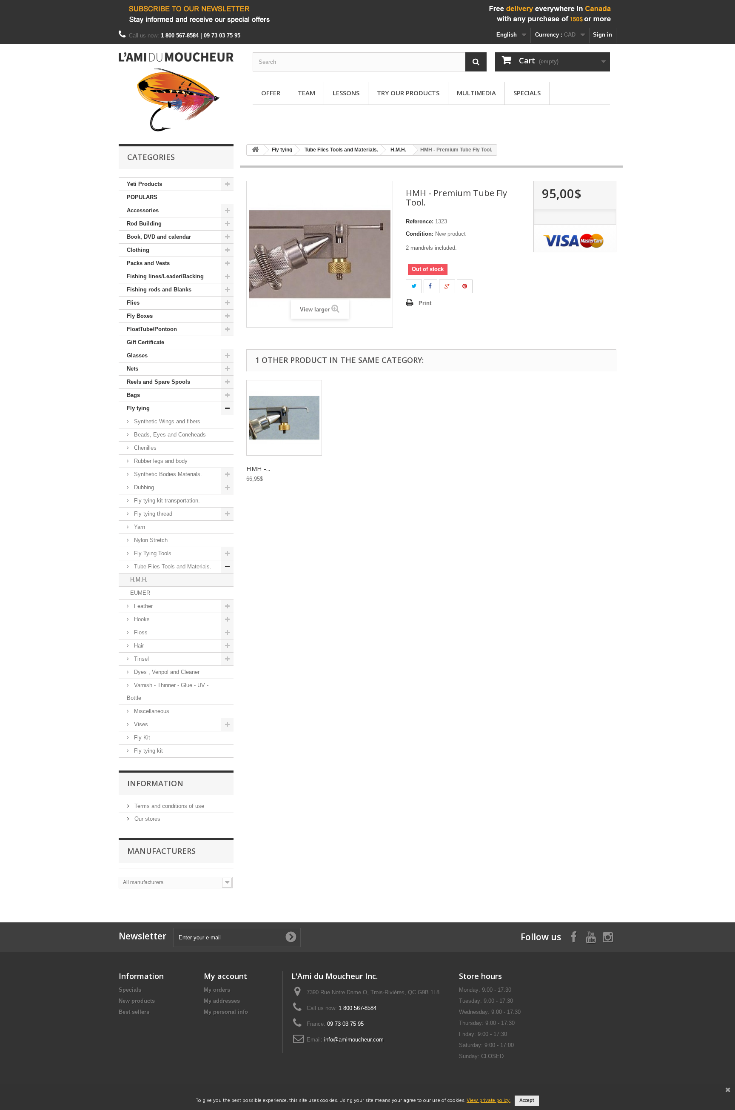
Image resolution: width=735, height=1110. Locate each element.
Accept (526, 1100)
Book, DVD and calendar (159, 237)
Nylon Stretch (150, 540)
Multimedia (476, 92)
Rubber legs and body (160, 461)
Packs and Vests (148, 263)
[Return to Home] (255, 150)
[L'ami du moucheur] (176, 91)
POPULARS (142, 197)
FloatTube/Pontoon (152, 329)
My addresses (222, 1001)
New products (137, 1001)
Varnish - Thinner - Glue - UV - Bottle (167, 691)
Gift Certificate (145, 342)
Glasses (137, 355)
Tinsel (140, 659)
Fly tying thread (152, 514)
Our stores (146, 819)
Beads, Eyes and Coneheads (169, 434)
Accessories (143, 210)
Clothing (138, 250)
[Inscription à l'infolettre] (367, 14)
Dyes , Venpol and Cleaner (165, 672)
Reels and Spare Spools (158, 382)
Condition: (419, 234)
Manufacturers (161, 851)
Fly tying (138, 408)
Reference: (419, 221)
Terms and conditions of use (168, 806)
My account (225, 976)
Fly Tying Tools (151, 553)
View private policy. (488, 1100)
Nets (132, 368)
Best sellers (134, 1012)
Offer (270, 92)
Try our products (408, 92)
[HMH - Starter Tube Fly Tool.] (284, 418)
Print (425, 303)
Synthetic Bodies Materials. (167, 474)
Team (306, 92)
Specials (527, 92)
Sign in (602, 34)
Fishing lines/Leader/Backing (165, 276)
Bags (133, 395)
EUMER (140, 593)
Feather (142, 606)
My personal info (226, 1012)
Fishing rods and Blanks (159, 289)
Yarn (138, 527)
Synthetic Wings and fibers (166, 421)
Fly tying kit (147, 751)
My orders (217, 990)
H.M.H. (139, 579)
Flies (133, 303)
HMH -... (258, 468)
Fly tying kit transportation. (166, 500)
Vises (140, 724)
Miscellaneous (150, 711)
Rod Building (144, 223)
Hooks (141, 619)
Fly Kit (141, 737)
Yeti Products (144, 184)
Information (155, 783)
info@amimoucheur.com (354, 1039)
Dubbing (143, 487)
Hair (138, 645)
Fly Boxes (140, 316)
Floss (140, 632)
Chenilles (144, 448)
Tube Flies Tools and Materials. (171, 566)
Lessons (346, 92)
